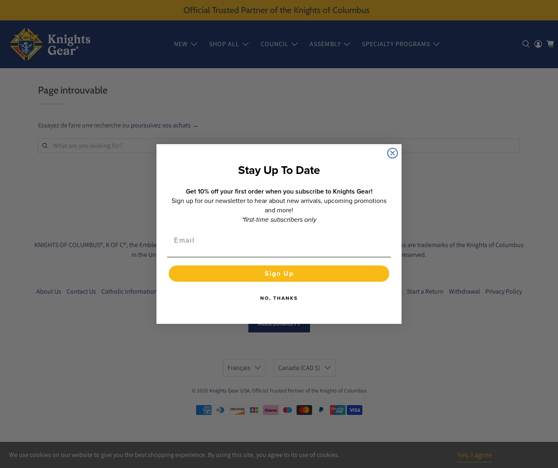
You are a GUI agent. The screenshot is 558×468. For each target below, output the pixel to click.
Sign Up (279, 273)
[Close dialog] (392, 153)
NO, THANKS (279, 298)
